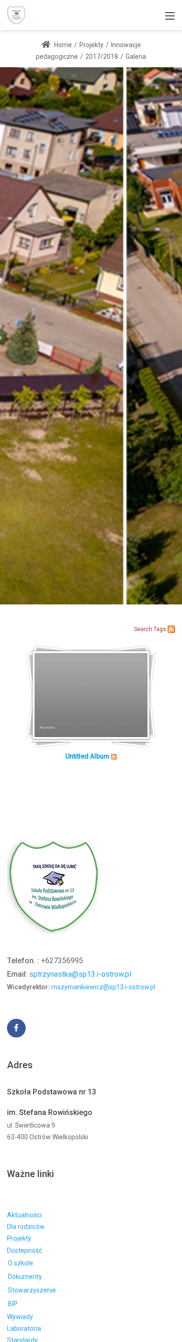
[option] (91, 335)
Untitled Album (87, 756)
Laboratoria (24, 1328)
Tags (160, 629)
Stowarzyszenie (32, 1290)
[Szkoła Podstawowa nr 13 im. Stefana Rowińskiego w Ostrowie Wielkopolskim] (16, 14)
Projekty (19, 1238)
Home (62, 45)
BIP (13, 1303)
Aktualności (24, 1215)
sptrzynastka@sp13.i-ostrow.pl (80, 974)
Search (143, 629)
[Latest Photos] (171, 628)
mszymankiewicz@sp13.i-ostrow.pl (103, 987)
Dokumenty (25, 1276)
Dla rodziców (26, 1226)
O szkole (20, 1263)
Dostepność (24, 1250)
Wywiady (20, 1317)
